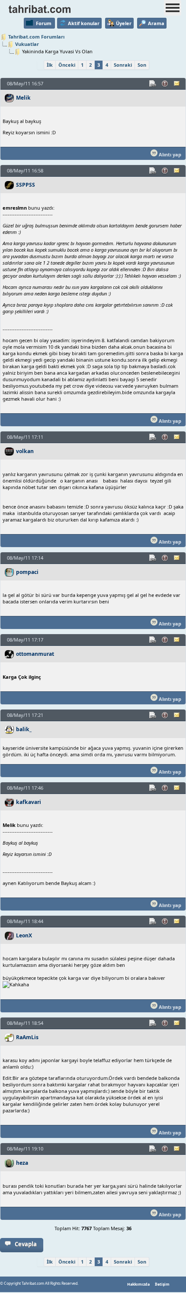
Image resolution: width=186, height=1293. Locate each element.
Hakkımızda (138, 1284)
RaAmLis (27, 1037)
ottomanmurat (35, 654)
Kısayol (153, 83)
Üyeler (123, 23)
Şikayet (165, 83)
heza (22, 1163)
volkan (25, 451)
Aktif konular (83, 23)
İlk (50, 65)
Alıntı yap (169, 154)
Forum (44, 23)
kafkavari (28, 802)
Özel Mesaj (177, 83)
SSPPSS (25, 184)
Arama (156, 23)
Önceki (66, 65)
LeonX (24, 935)
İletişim (162, 1284)
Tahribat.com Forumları (36, 36)
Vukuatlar (27, 44)
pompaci (27, 572)
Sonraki (123, 65)
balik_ (24, 729)
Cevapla (26, 1244)
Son (142, 65)
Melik (23, 97)
